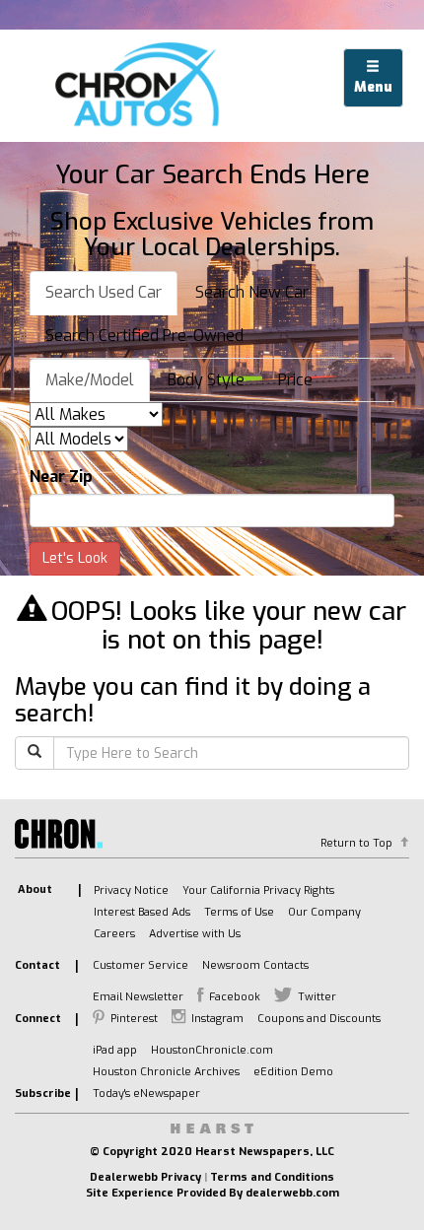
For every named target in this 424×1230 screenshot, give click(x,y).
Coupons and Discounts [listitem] (319, 1018)
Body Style (206, 380)
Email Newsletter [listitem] (138, 997)
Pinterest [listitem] (134, 1018)
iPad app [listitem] (115, 1050)
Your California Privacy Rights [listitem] (258, 890)
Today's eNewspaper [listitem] (146, 1093)
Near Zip (61, 476)
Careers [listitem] (114, 933)
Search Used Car (103, 292)
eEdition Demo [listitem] (293, 1071)
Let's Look (74, 558)
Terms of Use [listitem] (239, 912)
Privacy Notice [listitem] (131, 890)
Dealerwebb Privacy (145, 1177)
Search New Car (252, 292)
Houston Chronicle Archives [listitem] (166, 1071)
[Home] (141, 85)
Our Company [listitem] (324, 912)
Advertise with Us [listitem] (195, 933)
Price (295, 380)
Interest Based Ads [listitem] (142, 912)
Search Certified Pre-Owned (144, 335)
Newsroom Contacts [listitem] (255, 965)
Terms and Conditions (272, 1177)
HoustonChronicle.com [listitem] (212, 1050)
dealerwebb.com (292, 1193)
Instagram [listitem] (217, 1018)
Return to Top (356, 843)
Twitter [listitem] (317, 997)
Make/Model (89, 380)
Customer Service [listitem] (140, 965)
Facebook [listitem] (234, 997)
